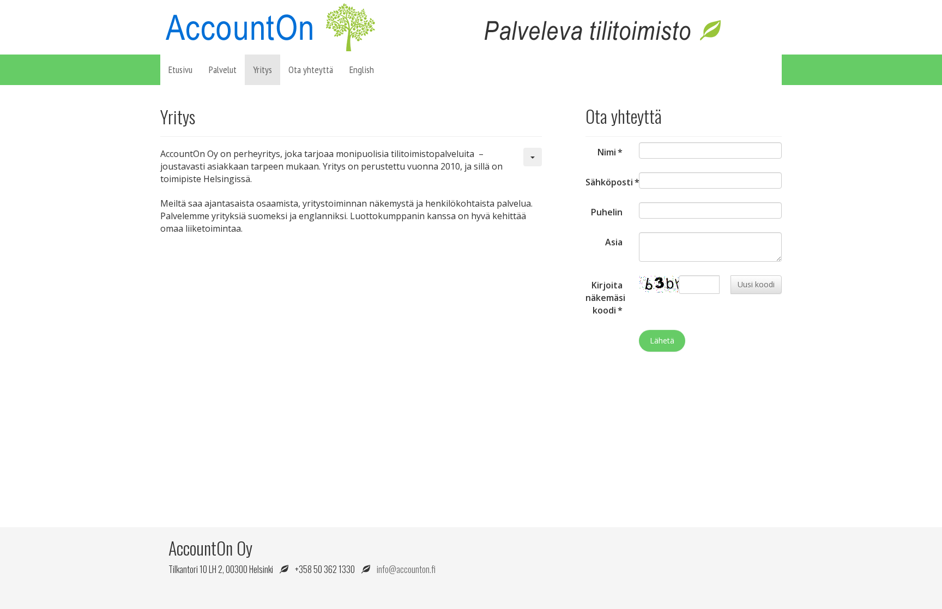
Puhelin (607, 212)
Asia (614, 242)
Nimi (610, 152)
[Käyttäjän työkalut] (532, 157)
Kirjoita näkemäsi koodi (605, 297)
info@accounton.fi (406, 569)
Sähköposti (608, 182)
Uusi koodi (756, 284)
